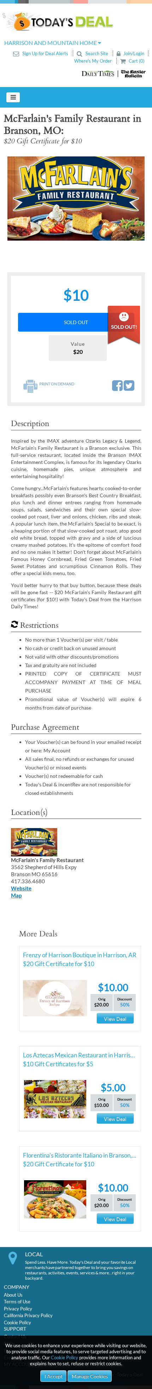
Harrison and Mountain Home (51, 42)
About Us (13, 1295)
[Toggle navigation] (13, 97)
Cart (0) (136, 61)
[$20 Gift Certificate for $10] (76, 198)
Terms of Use (17, 1301)
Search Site (96, 53)
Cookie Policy (64, 1357)
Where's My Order (93, 61)
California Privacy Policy (28, 1315)
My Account (56, 750)
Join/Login (133, 53)
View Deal (115, 1019)
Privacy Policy (18, 1308)
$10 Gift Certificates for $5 (58, 1064)
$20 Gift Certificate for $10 (58, 964)
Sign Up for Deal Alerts (45, 53)
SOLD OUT (76, 322)
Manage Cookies (90, 1376)
